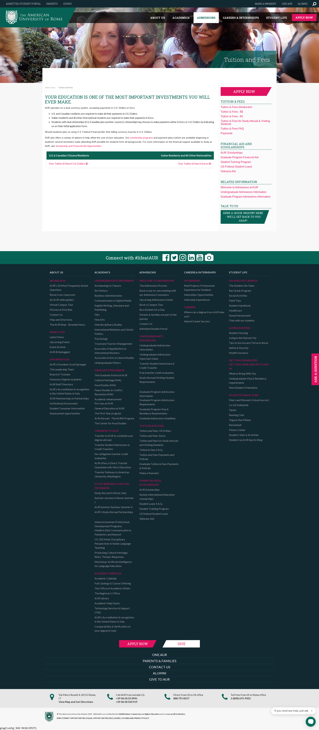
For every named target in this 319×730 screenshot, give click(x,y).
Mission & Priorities (61, 309)
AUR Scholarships (232, 152)
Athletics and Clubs (244, 395)
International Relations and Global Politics (114, 331)
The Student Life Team (241, 285)
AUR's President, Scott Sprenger (68, 364)
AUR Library (102, 598)
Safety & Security (238, 347)
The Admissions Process (153, 285)
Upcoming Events (60, 342)
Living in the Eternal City (242, 337)
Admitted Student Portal (23, 3)
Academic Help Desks (107, 603)
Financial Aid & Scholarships (150, 482)
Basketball (235, 424)
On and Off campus (243, 280)
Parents (52, 3)
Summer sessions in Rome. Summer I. (114, 500)
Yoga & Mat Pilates (240, 419)
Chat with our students (242, 320)
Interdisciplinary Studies (108, 324)
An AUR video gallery (62, 299)
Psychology (101, 338)
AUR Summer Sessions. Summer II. (114, 507)
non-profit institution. (176, 714)
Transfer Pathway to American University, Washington (112, 474)
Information (59, 359)
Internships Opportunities (198, 294)
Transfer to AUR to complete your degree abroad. (114, 437)
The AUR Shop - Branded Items (67, 324)
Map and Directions (61, 319)
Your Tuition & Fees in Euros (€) (194, 163)
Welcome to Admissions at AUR (239, 187)
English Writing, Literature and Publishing (112, 307)
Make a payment (265, 3)
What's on (57, 332)
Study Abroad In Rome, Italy (110, 492)
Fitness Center (237, 429)
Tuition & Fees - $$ (232, 111)
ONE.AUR (159, 655)
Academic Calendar (106, 578)
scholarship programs (141, 137)
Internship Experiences (197, 299)
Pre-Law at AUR (104, 403)
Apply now (244, 91)
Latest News (57, 337)
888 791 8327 (181, 698)
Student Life (276, 17)
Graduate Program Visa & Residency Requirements (154, 411)
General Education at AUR (109, 408)
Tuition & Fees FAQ (232, 128)
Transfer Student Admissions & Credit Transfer (156, 365)
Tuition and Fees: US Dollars (155, 430)
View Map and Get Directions (76, 701)
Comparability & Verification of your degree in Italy (112, 628)
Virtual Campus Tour (61, 304)
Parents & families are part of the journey (158, 316)
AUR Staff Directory (61, 384)
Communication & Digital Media (113, 300)
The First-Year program (108, 413)
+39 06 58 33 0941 (126, 698)
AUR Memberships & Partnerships (69, 398)
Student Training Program (236, 162)
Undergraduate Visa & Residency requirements (247, 380)
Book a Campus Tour (151, 304)
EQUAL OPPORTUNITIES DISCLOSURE (103, 718)
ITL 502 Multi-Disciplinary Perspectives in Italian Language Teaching (113, 543)
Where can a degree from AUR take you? (204, 314)
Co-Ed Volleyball (238, 405)
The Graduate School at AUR (111, 375)
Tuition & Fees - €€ (232, 116)
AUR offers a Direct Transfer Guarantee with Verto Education (113, 465)
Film (97, 314)
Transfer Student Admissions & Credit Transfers (112, 447)
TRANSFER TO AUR (106, 430)
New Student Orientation (243, 387)
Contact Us (56, 314)
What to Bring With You (242, 373)
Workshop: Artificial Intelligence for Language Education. (113, 563)
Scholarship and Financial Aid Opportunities (78, 146)
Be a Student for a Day (152, 309)
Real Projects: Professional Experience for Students (199, 287)
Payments (226, 133)
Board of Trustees (60, 374)
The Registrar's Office (107, 593)
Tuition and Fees (151, 425)
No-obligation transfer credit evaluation (111, 456)
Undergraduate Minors (108, 362)
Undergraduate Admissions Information (243, 192)
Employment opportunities (65, 413)
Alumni (303, 3)
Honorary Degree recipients (66, 379)
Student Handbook (240, 305)
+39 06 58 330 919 (126, 701)
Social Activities (238, 295)
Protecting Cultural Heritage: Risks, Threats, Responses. (111, 554)
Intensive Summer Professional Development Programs (112, 524)
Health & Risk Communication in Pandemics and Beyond (113, 532)
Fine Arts (100, 319)
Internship (192, 280)
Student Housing (238, 332)
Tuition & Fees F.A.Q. (151, 449)
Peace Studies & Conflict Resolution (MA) (108, 392)
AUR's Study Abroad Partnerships (114, 512)
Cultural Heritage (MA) (108, 380)
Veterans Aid (228, 171)
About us (157, 17)
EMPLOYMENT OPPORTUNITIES (71, 718)
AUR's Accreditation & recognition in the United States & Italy (69, 391)
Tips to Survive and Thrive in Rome (248, 342)
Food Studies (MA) (105, 385)
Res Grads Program (240, 290)
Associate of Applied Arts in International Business (110, 350)
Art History (101, 290)
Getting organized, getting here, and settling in (249, 364)
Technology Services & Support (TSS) (112, 610)
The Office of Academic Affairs (112, 588)
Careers (189, 307)
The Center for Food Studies (110, 423)
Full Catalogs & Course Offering (113, 583)
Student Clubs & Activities (244, 434)
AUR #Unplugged (60, 351)
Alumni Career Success (197, 321)
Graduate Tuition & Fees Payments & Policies (159, 466)
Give (181, 644)
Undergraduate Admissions (151, 338)
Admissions (206, 17)
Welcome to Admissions (156, 280)
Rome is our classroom (62, 294)
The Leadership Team (62, 369)
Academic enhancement (108, 399)
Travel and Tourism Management (113, 343)
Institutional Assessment (64, 403)
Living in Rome (239, 327)
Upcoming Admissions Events (156, 299)
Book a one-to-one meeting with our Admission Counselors (157, 292)
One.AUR (287, 3)
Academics (181, 17)
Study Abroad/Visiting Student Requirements (156, 379)
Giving (67, 3)
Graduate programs (109, 370)
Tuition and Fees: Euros (152, 435)
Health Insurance (238, 352)
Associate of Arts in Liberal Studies (114, 357)
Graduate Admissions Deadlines (157, 418)
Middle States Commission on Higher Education (139, 714)
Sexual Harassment (240, 315)
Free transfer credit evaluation (156, 372)
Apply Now (304, 17)
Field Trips (235, 300)
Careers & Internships (241, 17)
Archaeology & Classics (108, 285)
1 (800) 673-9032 (241, 698)
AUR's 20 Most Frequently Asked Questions (69, 287)
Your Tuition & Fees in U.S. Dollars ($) (68, 163)
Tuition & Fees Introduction (236, 107)
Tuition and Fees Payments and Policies (156, 456)
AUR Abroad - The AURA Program (114, 418)
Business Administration (108, 295)
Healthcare (235, 310)
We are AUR (57, 280)
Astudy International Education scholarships (157, 496)
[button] (314, 3)
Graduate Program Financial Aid (240, 157)
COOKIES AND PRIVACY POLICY (135, 718)
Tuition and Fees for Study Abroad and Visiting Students (158, 442)
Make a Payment (149, 473)
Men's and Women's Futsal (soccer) (249, 400)
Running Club (236, 415)
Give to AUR (159, 679)
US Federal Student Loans (236, 166)
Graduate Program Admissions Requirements (156, 402)
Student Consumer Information (67, 408)
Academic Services (108, 573)
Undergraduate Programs (114, 280)
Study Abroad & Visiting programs (112, 485)
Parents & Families (159, 661)
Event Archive (57, 346)
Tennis (232, 410)
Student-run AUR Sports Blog (245, 439)
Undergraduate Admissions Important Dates (154, 356)
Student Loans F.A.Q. (151, 503)
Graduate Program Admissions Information (245, 196)
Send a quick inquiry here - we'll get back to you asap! (243, 216)
